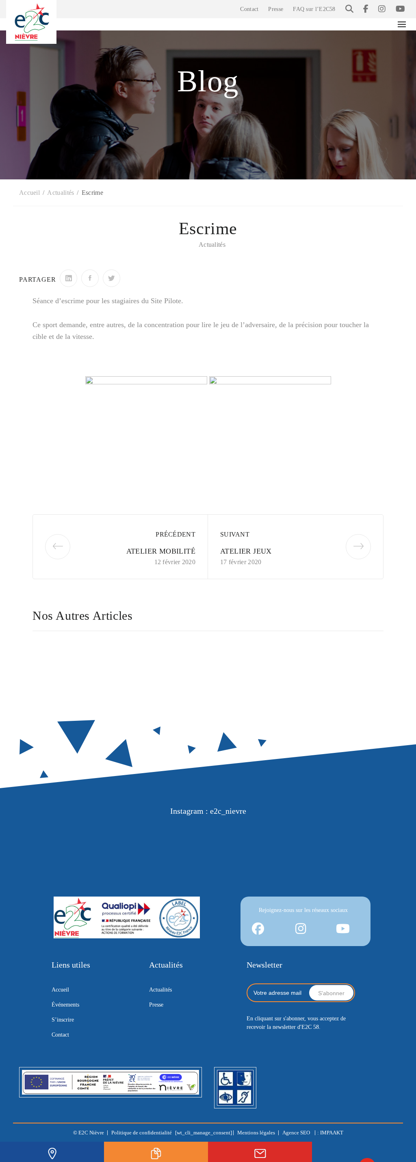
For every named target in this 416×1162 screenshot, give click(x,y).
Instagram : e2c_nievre (208, 810)
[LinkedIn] (68, 278)
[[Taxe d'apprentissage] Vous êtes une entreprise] (110, 837)
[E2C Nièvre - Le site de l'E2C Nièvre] (31, 21)
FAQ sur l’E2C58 (314, 9)
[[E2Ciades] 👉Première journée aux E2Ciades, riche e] (240, 837)
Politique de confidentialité (141, 1133)
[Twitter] (111, 278)
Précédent (175, 534)
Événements (65, 1005)
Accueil (60, 990)
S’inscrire (63, 1020)
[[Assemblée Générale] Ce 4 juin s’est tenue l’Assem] (370, 837)
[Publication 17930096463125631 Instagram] (45, 837)
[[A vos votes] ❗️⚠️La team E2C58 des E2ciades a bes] (175, 837)
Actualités (212, 244)
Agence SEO (296, 1133)
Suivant (234, 534)
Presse (275, 9)
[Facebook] (90, 278)
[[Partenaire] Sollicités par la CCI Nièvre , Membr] (305, 837)
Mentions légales (256, 1133)
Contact (249, 9)
